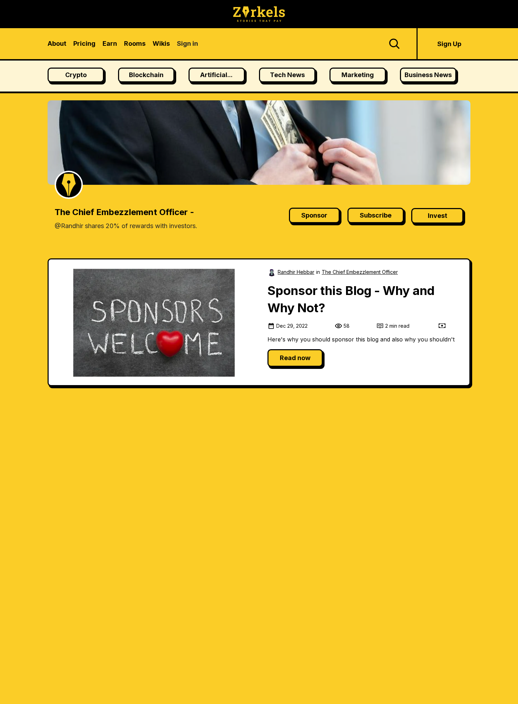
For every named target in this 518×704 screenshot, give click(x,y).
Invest (437, 215)
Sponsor (314, 215)
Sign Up (449, 44)
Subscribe (375, 215)
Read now (295, 358)
